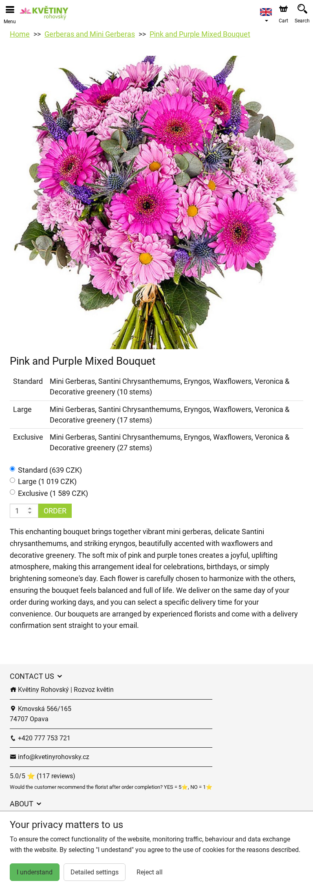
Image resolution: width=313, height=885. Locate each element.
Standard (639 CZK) (50, 470)
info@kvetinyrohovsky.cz (52, 757)
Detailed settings (95, 872)
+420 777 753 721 (43, 738)
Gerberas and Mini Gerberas (89, 34)
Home (20, 34)
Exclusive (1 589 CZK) (53, 493)
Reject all (150, 872)
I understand (35, 872)
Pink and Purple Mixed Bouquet (200, 34)
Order (55, 510)
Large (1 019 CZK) (47, 481)
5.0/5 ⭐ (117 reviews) (42, 776)
